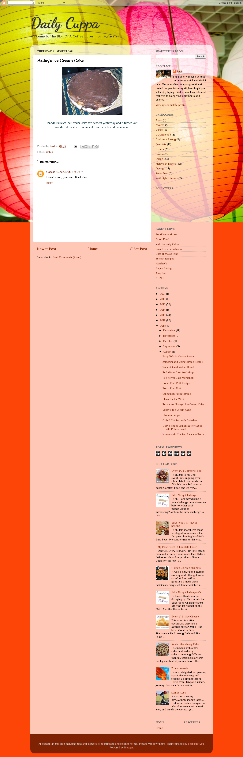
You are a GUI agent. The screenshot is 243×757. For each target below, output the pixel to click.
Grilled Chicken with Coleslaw (180, 420)
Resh (179, 71)
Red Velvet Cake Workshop (178, 372)
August (167, 351)
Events (160, 149)
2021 (163, 293)
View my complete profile (171, 104)
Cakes (49, 151)
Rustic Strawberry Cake (185, 644)
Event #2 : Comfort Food (186, 470)
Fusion (160, 154)
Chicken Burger (171, 415)
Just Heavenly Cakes (167, 244)
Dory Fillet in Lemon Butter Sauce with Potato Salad (182, 427)
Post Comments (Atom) (67, 257)
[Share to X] (89, 146)
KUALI (160, 277)
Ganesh (50, 171)
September (169, 346)
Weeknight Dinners (167, 178)
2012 (163, 320)
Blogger (128, 747)
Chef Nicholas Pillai (167, 253)
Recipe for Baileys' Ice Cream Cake (183, 404)
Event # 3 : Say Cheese (185, 616)
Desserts (161, 144)
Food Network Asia (167, 234)
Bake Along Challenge (184, 495)
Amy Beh (161, 273)
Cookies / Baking (166, 139)
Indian (159, 158)
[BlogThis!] (86, 146)
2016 (163, 299)
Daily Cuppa (64, 23)
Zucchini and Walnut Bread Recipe (183, 361)
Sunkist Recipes (165, 258)
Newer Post (46, 249)
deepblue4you (196, 743)
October (168, 341)
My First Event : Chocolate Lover (177, 546)
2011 (162, 325)
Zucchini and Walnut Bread (178, 367)
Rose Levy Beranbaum (169, 249)
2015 (163, 304)
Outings (160, 168)
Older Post (138, 249)
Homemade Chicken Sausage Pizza (183, 434)
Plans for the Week (173, 399)
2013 (163, 315)
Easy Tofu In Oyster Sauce (178, 356)
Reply (49, 182)
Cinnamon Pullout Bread (177, 393)
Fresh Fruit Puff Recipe (176, 383)
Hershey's (161, 263)
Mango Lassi (178, 692)
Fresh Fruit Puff (172, 388)
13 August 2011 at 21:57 (69, 171)
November (169, 335)
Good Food (162, 239)
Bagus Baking (164, 268)
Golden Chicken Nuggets (186, 567)
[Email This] (82, 146)
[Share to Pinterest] (97, 146)
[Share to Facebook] (93, 146)
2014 (163, 309)
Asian (159, 120)
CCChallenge (163, 134)
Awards (160, 124)
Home (93, 249)
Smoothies (162, 173)
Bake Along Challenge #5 (186, 592)
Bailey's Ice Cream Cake (177, 409)
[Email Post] (75, 146)
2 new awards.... (180, 668)
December (169, 330)
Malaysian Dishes (166, 163)
